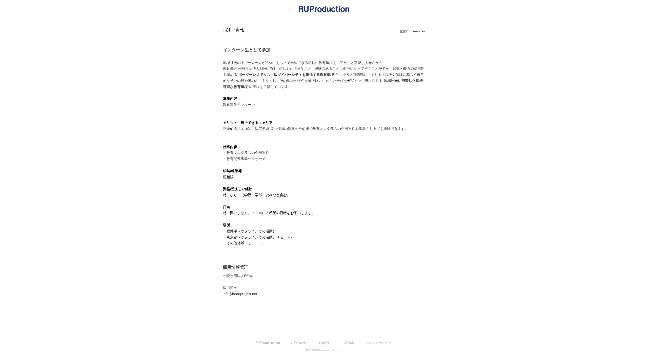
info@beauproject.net (240, 294)
